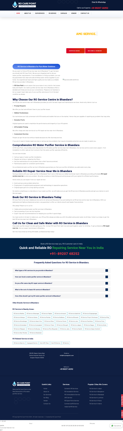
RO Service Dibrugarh (62, 325)
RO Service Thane (49, 325)
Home (18, 13)
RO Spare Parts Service (71, 400)
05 (64, 425)
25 (71, 425)
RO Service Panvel (61, 321)
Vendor (73, 13)
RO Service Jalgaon (76, 325)
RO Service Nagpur (89, 325)
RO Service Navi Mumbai (20, 333)
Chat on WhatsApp (99, 2)
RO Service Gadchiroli (74, 313)
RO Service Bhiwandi (72, 317)
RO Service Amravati (60, 313)
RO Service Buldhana (58, 317)
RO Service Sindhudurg (34, 329)
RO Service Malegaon (19, 329)
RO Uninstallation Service (72, 394)
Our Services (40, 13)
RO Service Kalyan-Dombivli (92, 329)
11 (12, 428)
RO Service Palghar (47, 313)
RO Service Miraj (104, 317)
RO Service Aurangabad (35, 325)
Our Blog (64, 13)
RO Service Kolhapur (19, 317)
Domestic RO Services (71, 388)
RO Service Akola (101, 325)
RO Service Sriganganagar (90, 313)
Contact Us (47, 403)
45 (79, 425)
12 (13, 428)
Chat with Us (117, 425)
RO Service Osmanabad (20, 325)
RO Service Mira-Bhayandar (50, 329)
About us (27, 13)
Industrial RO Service (70, 406)
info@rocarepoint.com (67, 355)
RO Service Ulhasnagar (33, 313)
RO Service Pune (99, 321)
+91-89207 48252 (64, 254)
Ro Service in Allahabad (97, 394)
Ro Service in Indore (96, 403)
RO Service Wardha (19, 313)
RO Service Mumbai (45, 317)
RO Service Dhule (49, 321)
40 (77, 425)
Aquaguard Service (32, 343)
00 (62, 425)
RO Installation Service (71, 391)
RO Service (52, 13)
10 (10, 428)
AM (1, 425)
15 (68, 425)
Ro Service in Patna (95, 400)
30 (73, 425)
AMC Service (68, 397)
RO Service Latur (73, 321)
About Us (46, 391)
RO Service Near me (19, 343)
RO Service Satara (32, 317)
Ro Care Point (24, 417)
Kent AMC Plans (44, 343)
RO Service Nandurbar (36, 333)
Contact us (85, 13)
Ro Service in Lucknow (96, 397)
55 (83, 425)
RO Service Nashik (77, 329)
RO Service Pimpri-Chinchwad (89, 317)
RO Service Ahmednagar (20, 321)
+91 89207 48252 (99, 7)
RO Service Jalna (64, 329)
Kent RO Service (55, 343)
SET (1, 430)
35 (75, 425)
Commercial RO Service (71, 403)
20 (69, 425)
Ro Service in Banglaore (97, 391)
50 (81, 425)
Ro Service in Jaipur (96, 388)
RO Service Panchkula (87, 321)
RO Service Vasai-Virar (35, 321)
